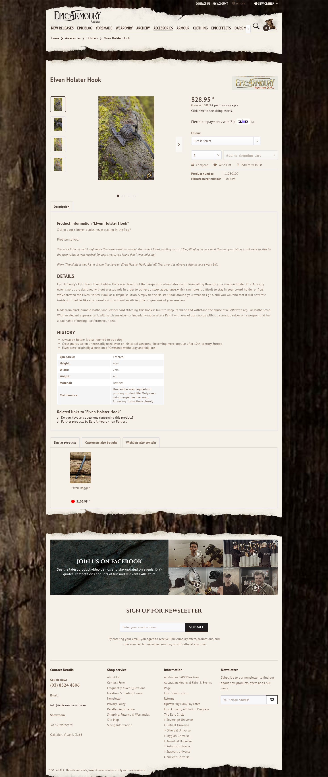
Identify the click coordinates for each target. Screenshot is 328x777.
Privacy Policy (116, 704)
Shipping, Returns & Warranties (128, 715)
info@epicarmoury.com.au (68, 705)
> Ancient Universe (176, 757)
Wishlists (240, 3)
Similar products (65, 442)
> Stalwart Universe (177, 752)
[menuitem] (219, 3)
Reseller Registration (121, 709)
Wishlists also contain (141, 442)
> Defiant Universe (176, 725)
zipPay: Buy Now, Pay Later (182, 704)
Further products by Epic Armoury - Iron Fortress (93, 422)
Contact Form (116, 683)
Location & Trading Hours (124, 693)
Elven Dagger (80, 488)
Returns (169, 698)
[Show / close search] (255, 26)
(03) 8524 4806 (65, 685)
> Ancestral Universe (178, 741)
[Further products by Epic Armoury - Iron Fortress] (255, 84)
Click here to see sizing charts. (212, 111)
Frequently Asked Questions (126, 688)
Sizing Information (119, 725)
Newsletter (114, 698)
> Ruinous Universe (177, 746)
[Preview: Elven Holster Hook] (58, 104)
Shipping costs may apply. (223, 105)
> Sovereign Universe (178, 720)
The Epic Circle (174, 715)
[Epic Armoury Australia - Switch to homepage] (77, 16)
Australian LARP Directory (181, 677)
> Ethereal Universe (177, 730)
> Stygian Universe (176, 736)
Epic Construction (176, 693)
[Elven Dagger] (80, 467)
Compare (201, 165)
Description (61, 207)
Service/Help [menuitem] (266, 4)
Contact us (203, 4)
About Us (113, 677)
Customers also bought (101, 442)
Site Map (113, 720)
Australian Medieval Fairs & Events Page (188, 685)
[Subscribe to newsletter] (272, 699)
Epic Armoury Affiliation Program (186, 709)
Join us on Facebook (109, 561)
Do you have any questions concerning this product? (96, 418)
